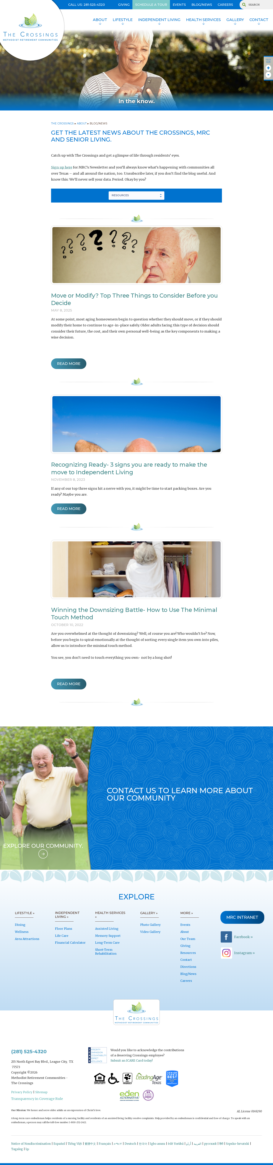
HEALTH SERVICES (203, 19)
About (100, 19)
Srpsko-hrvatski (237, 1143)
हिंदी (221, 1143)
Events (185, 925)
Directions (188, 967)
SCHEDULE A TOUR (151, 5)
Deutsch (130, 1143)
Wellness (22, 932)
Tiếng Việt (75, 1143)
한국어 (143, 1143)
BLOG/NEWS (201, 5)
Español (59, 1143)
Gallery (235, 19)
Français (105, 1143)
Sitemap (41, 1092)
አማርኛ (118, 1143)
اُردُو (188, 1143)
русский (210, 1143)
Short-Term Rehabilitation (105, 952)
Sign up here (61, 167)
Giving (185, 946)
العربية (197, 1143)
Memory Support (108, 936)
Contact (186, 960)
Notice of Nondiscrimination (31, 1143)
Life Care (61, 936)
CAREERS (225, 5)
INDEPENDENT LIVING (159, 19)
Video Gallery (150, 932)
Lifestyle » (25, 913)
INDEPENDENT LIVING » (67, 915)
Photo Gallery (150, 925)
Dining (20, 925)
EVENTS (179, 5)
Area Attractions (27, 939)
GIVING (124, 5)
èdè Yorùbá (175, 1143)
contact (258, 19)
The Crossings (62, 123)
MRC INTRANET (242, 917)
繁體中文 (90, 1143)
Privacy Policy (21, 1092)
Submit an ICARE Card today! (131, 1060)
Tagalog (17, 1149)
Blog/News (188, 974)
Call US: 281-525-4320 (86, 5)
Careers (186, 981)
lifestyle (123, 19)
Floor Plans (63, 928)
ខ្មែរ (27, 1149)
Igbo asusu (157, 1143)
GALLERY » (149, 913)
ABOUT (82, 123)
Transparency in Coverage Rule (37, 1099)
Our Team (187, 939)
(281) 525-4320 (29, 1052)
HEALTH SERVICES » (110, 915)
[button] (100, 20)
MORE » (186, 913)
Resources (188, 953)
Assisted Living (106, 928)
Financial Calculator (70, 942)
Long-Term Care (107, 942)
